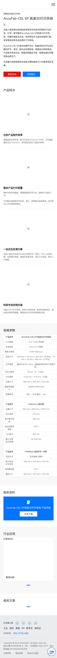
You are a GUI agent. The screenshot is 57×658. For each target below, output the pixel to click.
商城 (18, 628)
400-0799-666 (20, 633)
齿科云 (37, 628)
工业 (5, 628)
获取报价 (31, 74)
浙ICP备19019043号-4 (13, 646)
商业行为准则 (32, 653)
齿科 (11, 628)
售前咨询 (12, 74)
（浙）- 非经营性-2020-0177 (36, 646)
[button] (28, 606)
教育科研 (10, 577)
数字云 (29, 628)
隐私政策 (19, 653)
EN (23, 628)
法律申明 (7, 653)
